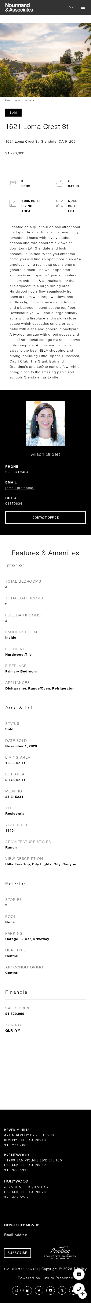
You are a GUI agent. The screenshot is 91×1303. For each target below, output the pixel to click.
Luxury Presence (57, 1277)
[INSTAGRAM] (16, 1290)
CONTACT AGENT (45, 517)
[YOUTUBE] (50, 1290)
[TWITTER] (62, 1290)
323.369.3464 (17, 472)
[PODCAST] (5, 1290)
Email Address (16, 1235)
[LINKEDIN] (27, 1290)
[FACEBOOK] (39, 1290)
